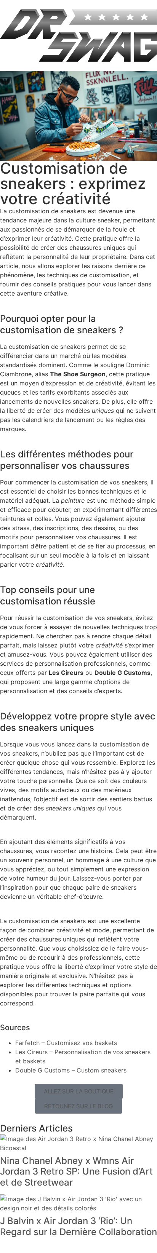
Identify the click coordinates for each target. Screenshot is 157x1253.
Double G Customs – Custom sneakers (71, 1070)
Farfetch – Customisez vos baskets (66, 1043)
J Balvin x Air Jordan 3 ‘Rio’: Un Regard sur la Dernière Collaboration (78, 1226)
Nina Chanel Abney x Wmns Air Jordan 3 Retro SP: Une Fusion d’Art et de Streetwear (76, 1171)
